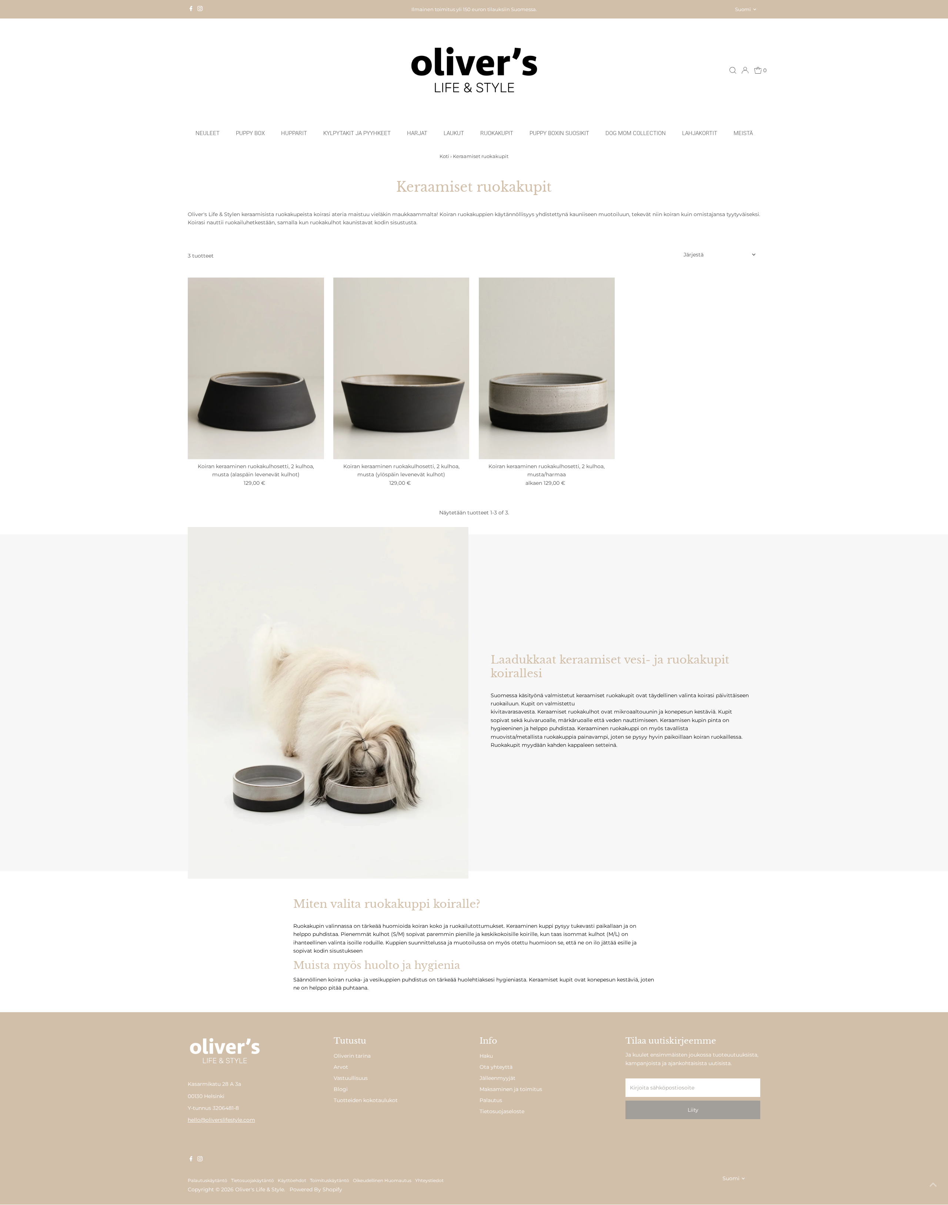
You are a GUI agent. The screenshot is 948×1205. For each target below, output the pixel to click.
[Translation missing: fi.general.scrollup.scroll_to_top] (933, 1184)
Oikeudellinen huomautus (382, 1180)
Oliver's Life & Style (259, 1189)
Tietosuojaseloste (502, 1111)
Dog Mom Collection (635, 133)
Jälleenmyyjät (497, 1078)
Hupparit (294, 133)
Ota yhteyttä (496, 1067)
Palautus (491, 1100)
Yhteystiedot (429, 1180)
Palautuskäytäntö (207, 1180)
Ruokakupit (496, 133)
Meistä (743, 133)
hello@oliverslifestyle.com (221, 1120)
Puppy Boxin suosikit (559, 133)
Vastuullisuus (351, 1078)
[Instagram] (200, 9)
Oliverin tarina (352, 1056)
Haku (486, 1056)
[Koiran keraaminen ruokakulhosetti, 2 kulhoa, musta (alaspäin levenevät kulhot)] (256, 368)
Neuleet (208, 133)
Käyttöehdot (292, 1180)
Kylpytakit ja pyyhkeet (357, 133)
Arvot (341, 1067)
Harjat (417, 133)
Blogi (341, 1089)
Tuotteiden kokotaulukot (366, 1100)
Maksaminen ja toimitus (511, 1089)
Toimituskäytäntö (329, 1180)
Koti (444, 156)
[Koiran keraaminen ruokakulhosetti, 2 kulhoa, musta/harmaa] (547, 368)
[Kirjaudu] (745, 70)
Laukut (454, 133)
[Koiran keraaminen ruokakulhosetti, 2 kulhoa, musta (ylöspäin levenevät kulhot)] (401, 368)
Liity (693, 1110)
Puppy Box (250, 133)
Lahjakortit (699, 133)
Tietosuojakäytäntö (252, 1180)
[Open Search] (733, 70)
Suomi (743, 9)
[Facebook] (191, 9)
